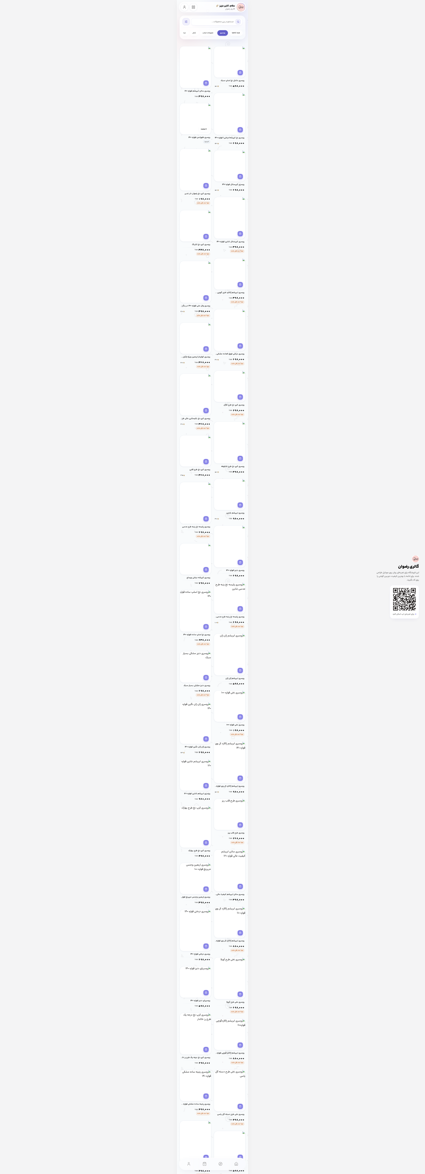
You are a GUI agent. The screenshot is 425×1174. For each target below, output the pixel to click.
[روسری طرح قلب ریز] (229, 814)
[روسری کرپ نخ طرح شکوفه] (229, 442)
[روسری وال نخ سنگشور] (229, 1146)
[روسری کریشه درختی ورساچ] (195, 559)
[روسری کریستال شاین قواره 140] (229, 218)
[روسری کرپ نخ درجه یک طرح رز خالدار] (195, 1033)
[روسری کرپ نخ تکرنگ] (195, 225)
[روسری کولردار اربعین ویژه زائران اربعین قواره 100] (195, 338)
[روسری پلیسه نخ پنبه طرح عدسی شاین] (229, 598)
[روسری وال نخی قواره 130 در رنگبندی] (195, 282)
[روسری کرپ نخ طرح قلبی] (195, 451)
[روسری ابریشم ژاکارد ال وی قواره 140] (229, 762)
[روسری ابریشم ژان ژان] (229, 654)
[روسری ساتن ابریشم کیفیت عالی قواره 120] (229, 870)
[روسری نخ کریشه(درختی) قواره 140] (229, 114)
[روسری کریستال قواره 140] (229, 165)
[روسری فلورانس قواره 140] (195, 118)
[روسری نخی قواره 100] (229, 706)
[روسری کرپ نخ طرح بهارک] (195, 826)
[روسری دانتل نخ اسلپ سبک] (229, 62)
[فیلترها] (186, 21)
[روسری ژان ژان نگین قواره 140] (195, 723)
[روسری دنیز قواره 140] (229, 546)
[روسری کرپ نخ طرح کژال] (229, 386)
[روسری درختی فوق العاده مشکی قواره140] (229, 330)
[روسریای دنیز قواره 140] (195, 982)
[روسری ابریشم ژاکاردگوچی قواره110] (229, 1034)
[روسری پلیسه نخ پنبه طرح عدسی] (195, 503)
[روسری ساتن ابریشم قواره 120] (195, 67)
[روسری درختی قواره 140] (195, 930)
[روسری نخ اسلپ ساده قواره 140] (195, 611)
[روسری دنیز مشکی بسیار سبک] (195, 667)
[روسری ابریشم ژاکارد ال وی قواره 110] (229, 922)
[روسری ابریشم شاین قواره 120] (195, 775)
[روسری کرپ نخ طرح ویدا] (195, 1141)
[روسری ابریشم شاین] (229, 494)
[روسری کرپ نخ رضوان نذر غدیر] (195, 169)
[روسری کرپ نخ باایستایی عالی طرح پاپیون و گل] (195, 394)
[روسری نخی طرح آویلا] (229, 978)
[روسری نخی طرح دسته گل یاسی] (229, 1090)
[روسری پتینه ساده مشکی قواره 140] (195, 1085)
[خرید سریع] (240, 72)
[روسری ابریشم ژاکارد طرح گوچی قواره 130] (229, 274)
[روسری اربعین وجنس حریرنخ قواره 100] (195, 878)
